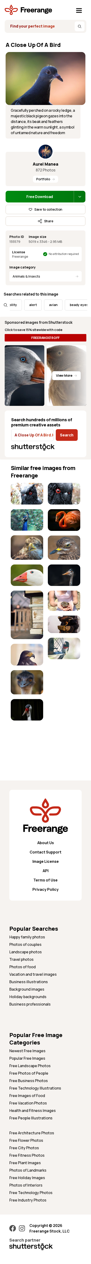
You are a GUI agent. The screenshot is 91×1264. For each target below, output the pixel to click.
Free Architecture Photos (31, 1132)
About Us (45, 842)
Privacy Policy (45, 889)
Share (48, 221)
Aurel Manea (45, 164)
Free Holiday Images (27, 1177)
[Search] (79, 26)
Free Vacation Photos (28, 1103)
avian (46, 305)
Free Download (39, 196)
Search (67, 435)
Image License (45, 861)
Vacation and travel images (33, 974)
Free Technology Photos (30, 1192)
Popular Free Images (27, 1058)
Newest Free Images (27, 1050)
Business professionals (30, 1004)
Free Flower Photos (26, 1140)
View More (64, 375)
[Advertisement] (27, 739)
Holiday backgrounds (27, 996)
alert (26, 305)
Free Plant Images (25, 1162)
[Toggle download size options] (79, 196)
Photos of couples (25, 944)
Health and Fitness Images (32, 1110)
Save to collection (48, 209)
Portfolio (43, 179)
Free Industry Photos (27, 1200)
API (46, 870)
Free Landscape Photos (30, 1065)
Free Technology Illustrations (35, 1088)
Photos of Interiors (25, 1185)
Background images (26, 989)
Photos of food (22, 966)
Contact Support (45, 852)
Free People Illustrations (30, 1118)
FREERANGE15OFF (45, 337)
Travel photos (21, 959)
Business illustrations (28, 981)
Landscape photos (25, 951)
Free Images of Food (27, 1095)
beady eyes (72, 305)
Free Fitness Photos (27, 1155)
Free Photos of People (28, 1073)
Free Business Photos (28, 1080)
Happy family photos (27, 937)
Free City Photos (24, 1147)
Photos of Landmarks (27, 1170)
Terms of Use (45, 880)
